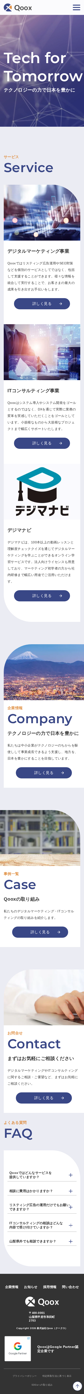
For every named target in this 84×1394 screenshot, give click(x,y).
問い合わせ (70, 1287)
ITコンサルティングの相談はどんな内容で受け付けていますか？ (36, 1225)
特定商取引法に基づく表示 (57, 1376)
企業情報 (12, 1287)
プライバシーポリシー (25, 1376)
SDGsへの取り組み (42, 1385)
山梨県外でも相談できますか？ (32, 1241)
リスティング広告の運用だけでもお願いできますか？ (39, 1207)
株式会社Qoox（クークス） (52, 1328)
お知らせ (31, 1287)
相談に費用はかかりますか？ (31, 1191)
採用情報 (50, 1287)
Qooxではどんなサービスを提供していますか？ (30, 1175)
